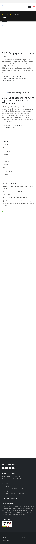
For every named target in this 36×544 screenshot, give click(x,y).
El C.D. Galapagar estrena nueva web (18, 54)
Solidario (5, 174)
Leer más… (5, 83)
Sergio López (18, 76)
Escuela (5, 158)
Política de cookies (8, 538)
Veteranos (6, 178)
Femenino (6, 161)
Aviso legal (6, 540)
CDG (4, 78)
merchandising (11, 78)
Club (26, 76)
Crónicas (5, 154)
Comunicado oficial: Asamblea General (15, 197)
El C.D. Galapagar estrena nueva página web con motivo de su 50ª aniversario (18, 100)
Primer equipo (7, 168)
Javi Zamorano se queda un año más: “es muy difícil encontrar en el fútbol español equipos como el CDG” (18, 203)
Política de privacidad (21, 538)
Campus (5, 144)
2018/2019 (6, 127)
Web (16, 80)
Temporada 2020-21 (22, 78)
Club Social (6, 151)
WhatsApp (13, 468)
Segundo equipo (8, 171)
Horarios (5, 164)
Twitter (6, 468)
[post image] (18, 37)
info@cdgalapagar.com (10, 498)
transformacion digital (8, 80)
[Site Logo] (13, 7)
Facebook (3, 468)
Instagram (10, 468)
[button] (29, 7)
